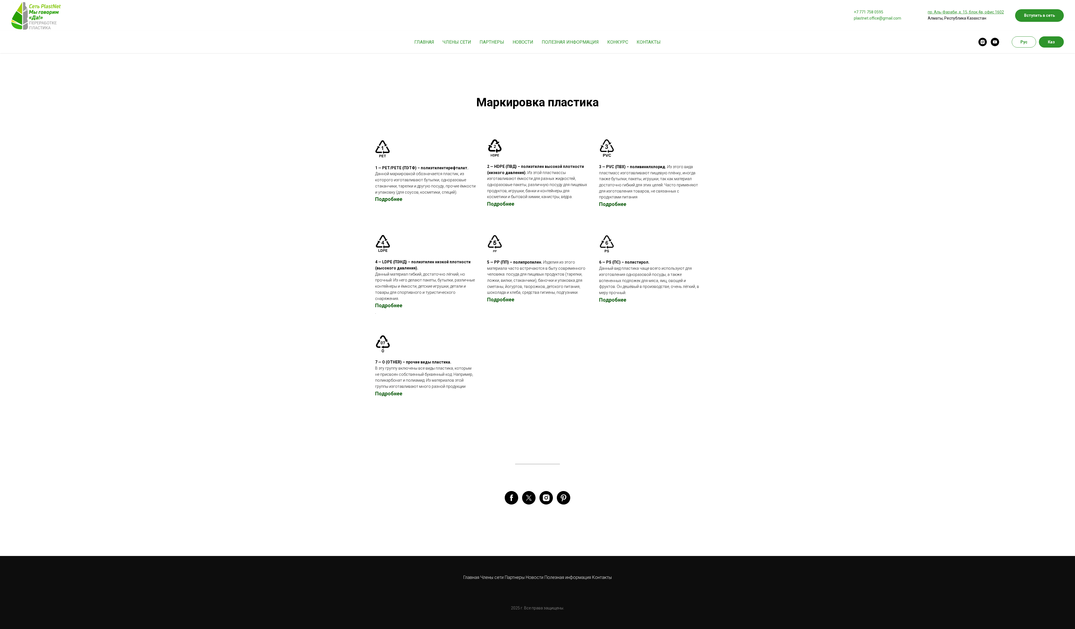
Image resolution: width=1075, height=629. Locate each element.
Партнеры (515, 577)
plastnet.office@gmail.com (877, 18)
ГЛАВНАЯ (424, 42)
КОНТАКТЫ (649, 42)
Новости (535, 577)
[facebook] (511, 497)
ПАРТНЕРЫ (492, 42)
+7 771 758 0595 (868, 12)
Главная (471, 577)
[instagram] (982, 42)
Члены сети (492, 577)
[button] (1039, 15)
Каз (1051, 42)
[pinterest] (563, 497)
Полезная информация (567, 577)
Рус (1023, 42)
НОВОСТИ (523, 42)
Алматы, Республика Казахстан (957, 18)
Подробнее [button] (612, 204)
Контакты (602, 577)
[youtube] (995, 42)
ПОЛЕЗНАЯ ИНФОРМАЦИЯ (570, 42)
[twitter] (529, 497)
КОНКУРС (617, 42)
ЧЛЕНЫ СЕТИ (457, 42)
